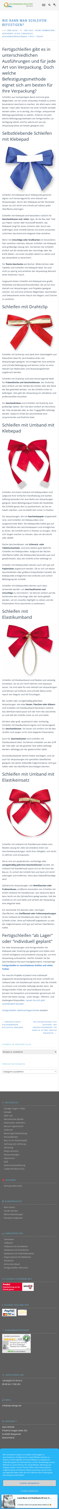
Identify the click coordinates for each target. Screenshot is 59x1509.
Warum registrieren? (14, 1126)
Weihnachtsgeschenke (28, 1010)
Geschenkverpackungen (14, 37)
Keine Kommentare (45, 30)
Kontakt (7, 1112)
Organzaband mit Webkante (17, 1257)
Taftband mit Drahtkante (16, 1246)
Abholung (8, 1147)
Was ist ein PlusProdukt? (15, 1140)
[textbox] (29, 1072)
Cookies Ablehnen (29, 1490)
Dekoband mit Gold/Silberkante (19, 1253)
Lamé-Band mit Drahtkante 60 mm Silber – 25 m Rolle (34, 1497)
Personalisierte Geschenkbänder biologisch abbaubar (12, 1025)
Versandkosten (11, 1137)
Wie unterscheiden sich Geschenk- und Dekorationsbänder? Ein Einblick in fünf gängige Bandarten (44, 1027)
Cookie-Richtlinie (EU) (14, 1168)
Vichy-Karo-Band (12, 1264)
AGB (6, 1161)
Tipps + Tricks (35, 37)
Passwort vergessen (13, 1218)
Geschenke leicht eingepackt (17, 34)
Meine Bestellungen (13, 1214)
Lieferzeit (8, 1129)
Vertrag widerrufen (13, 1185)
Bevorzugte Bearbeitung (15, 1133)
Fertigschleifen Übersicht (16, 1267)
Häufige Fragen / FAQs (14, 1108)
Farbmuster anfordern (14, 1122)
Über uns (8, 1115)
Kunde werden (11, 1210)
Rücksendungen (11, 1154)
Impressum (9, 1158)
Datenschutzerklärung (14, 1165)
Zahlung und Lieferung (15, 1144)
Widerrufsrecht (11, 1151)
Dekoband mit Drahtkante (16, 1250)
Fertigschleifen (9, 1010)
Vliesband (8, 1260)
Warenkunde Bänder (14, 1119)
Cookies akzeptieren (29, 1483)
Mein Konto (9, 1207)
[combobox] (29, 1072)
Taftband (8, 1242)
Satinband (9, 1239)
